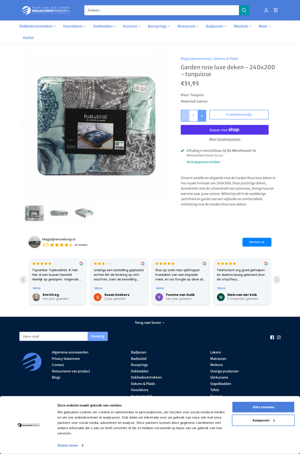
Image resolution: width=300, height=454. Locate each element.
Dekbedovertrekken (146, 377)
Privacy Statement (66, 359)
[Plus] (202, 115)
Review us (256, 242)
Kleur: (185, 95)
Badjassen (138, 352)
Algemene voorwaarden (70, 352)
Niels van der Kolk (242, 294)
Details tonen (68, 445)
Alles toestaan (263, 407)
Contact (58, 365)
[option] (96, 126)
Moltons (216, 365)
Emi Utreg (51, 294)
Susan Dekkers (116, 294)
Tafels (214, 390)
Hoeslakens (139, 390)
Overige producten (224, 371)
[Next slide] (277, 280)
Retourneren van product (71, 371)
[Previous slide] (23, 280)
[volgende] (164, 125)
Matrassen (218, 359)
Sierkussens (219, 377)
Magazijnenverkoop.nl (58, 239)
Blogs (56, 377)
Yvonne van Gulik (180, 294)
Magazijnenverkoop (196, 59)
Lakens (215, 352)
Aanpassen (260, 420)
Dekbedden (139, 371)
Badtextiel (138, 359)
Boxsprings (139, 365)
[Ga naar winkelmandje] (275, 10)
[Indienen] (244, 10)
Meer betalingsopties (224, 139)
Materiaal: (188, 101)
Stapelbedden (220, 384)
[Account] (266, 10)
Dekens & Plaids (226, 59)
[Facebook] (272, 337)
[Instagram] (279, 337)
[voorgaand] (29, 125)
